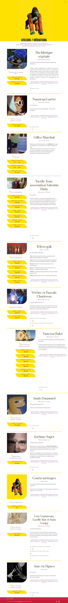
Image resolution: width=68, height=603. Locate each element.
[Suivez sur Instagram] (32, 129)
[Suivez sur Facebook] (30, 91)
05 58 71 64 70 (41, 46)
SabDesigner (19, 601)
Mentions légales (10, 598)
